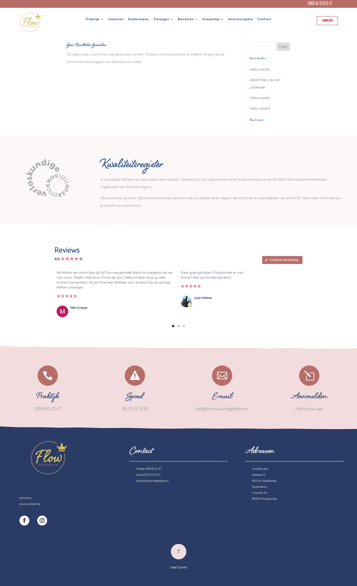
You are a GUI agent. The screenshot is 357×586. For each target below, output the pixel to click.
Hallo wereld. (260, 69)
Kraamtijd (210, 19)
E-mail (222, 397)
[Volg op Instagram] (42, 521)
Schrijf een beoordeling (284, 260)
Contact (264, 19)
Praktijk (93, 19)
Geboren (116, 19)
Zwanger (161, 19)
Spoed (135, 397)
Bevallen (186, 19)
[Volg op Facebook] (24, 521)
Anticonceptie (240, 19)
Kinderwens (138, 19)
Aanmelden (327, 21)
